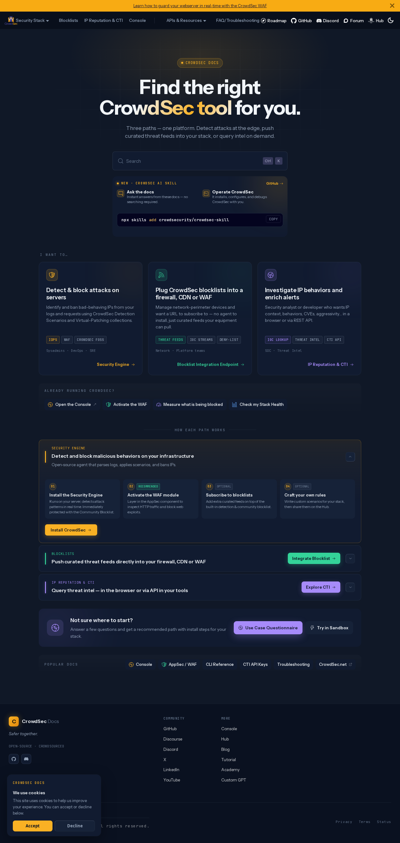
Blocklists (68, 20)
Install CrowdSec (68, 529)
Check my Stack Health (262, 404)
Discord (170, 749)
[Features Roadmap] (273, 20)
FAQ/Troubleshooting (237, 20)
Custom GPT (233, 779)
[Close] (392, 6)
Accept (33, 826)
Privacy (344, 822)
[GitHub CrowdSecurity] (301, 20)
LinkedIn (171, 769)
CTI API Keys (255, 664)
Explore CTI (318, 587)
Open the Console (73, 404)
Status (384, 822)
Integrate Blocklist (311, 558)
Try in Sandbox (332, 627)
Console (137, 20)
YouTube (171, 779)
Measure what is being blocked (193, 404)
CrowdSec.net (333, 664)
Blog (225, 749)
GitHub (272, 183)
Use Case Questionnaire (271, 627)
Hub (225, 738)
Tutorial (228, 759)
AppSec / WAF (183, 664)
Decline (75, 826)
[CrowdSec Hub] (376, 20)
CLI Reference (220, 664)
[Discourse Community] (353, 20)
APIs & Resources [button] (184, 20)
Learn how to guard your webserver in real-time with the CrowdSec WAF (200, 5)
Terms (365, 822)
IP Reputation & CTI (103, 20)
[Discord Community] (327, 20)
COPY (273, 219)
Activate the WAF (130, 404)
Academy (230, 769)
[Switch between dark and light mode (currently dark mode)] (390, 20)
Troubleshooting (293, 664)
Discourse (172, 738)
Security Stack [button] (30, 20)
